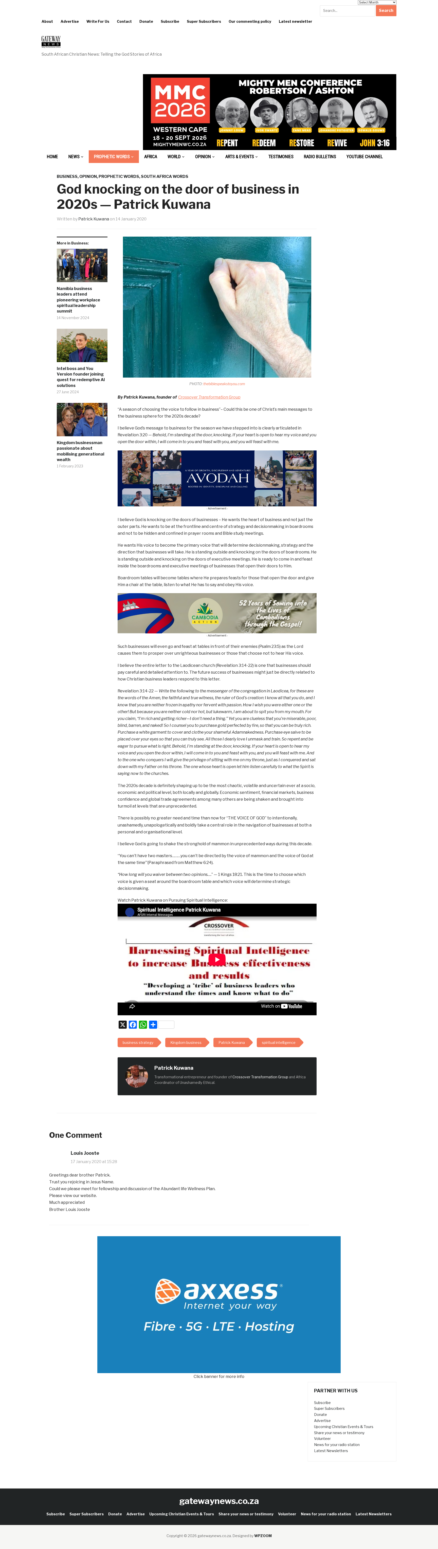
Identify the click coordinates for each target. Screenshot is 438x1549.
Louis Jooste (85, 1153)
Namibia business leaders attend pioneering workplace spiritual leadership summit (78, 300)
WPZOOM (263, 1536)
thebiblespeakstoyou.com (224, 384)
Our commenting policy (250, 21)
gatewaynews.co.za (219, 1501)
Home (52, 156)
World (174, 156)
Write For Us (97, 21)
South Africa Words (164, 176)
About (47, 21)
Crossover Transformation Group (209, 397)
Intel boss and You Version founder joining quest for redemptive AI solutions (81, 377)
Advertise (70, 21)
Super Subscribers (204, 21)
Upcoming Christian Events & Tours (343, 1426)
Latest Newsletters (331, 1451)
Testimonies (281, 156)
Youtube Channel (364, 156)
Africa (150, 156)
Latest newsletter (295, 21)
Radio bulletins (320, 156)
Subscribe (170, 21)
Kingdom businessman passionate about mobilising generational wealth (80, 451)
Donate (146, 21)
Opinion (203, 156)
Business (67, 176)
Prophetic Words (112, 156)
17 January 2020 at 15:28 (94, 1161)
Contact (124, 21)
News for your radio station (337, 1444)
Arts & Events (239, 156)
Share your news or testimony (339, 1433)
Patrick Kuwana (93, 219)
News (74, 156)
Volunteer (322, 1438)
